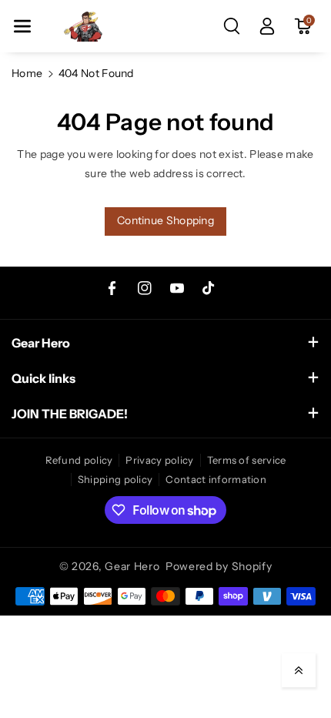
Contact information (216, 479)
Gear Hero (132, 566)
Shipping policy (115, 479)
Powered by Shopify (219, 566)
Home (27, 73)
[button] (22, 26)
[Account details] (267, 26)
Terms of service (246, 460)
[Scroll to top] (299, 670)
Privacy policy (159, 460)
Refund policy (79, 460)
